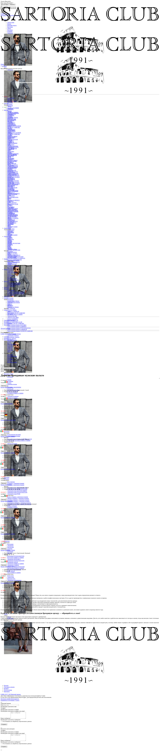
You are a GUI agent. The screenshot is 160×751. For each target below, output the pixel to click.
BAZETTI (10, 123)
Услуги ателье (8, 323)
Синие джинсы (11, 338)
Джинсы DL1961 (12, 316)
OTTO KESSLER (12, 194)
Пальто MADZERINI (7, 403)
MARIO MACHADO (13, 175)
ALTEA (9, 116)
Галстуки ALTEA (12, 253)
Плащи (9, 380)
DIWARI (9, 140)
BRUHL (9, 128)
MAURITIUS (11, 185)
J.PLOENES (10, 165)
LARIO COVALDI (12, 173)
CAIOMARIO (11, 129)
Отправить (4, 724)
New (5, 107)
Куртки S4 (10, 389)
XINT (9, 233)
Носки (9, 254)
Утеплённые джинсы (13, 337)
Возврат (6, 322)
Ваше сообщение (5, 718)
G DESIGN (10, 147)
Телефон (3, 708)
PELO (9, 198)
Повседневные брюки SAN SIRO (16, 325)
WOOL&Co (10, 232)
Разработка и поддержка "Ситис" (10, 700)
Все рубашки (11, 295)
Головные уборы (12, 256)
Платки (9, 247)
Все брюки (10, 268)
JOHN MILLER (11, 163)
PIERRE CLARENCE (13, 200)
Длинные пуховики (12, 396)
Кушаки (9, 244)
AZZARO (10, 122)
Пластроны (10, 239)
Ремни (9, 245)
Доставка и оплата (9, 320)
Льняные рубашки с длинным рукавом (18, 501)
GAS (8, 150)
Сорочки (9, 548)
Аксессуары (10, 22)
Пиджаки (10, 30)
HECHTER (10, 162)
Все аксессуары (11, 257)
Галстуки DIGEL (12, 252)
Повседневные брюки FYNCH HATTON (19, 328)
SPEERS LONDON (12, 211)
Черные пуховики (12, 398)
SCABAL (10, 205)
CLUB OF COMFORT (13, 127)
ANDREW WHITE (12, 117)
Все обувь (10, 314)
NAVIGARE (10, 189)
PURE (9, 201)
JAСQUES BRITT (12, 167)
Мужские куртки (12, 272)
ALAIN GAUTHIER (13, 108)
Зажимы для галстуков (13, 243)
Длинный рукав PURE (13, 494)
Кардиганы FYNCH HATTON (16, 566)
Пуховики (10, 381)
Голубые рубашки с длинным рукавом (18, 500)
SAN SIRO (10, 207)
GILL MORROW (12, 155)
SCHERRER (10, 214)
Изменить (12, 4)
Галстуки (10, 238)
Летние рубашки (12, 506)
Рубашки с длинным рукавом (15, 483)
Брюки (9, 24)
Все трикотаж (11, 308)
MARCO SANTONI (13, 180)
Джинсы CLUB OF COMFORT (16, 313)
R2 (8, 203)
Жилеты (9, 307)
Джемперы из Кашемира (14, 580)
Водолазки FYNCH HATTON (15, 556)
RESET (9, 204)
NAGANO (10, 188)
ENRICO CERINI (12, 143)
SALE (5, 96)
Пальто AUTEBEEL (6, 485)
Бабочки (9, 241)
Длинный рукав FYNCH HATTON (17, 492)
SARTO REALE (11, 202)
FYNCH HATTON (12, 139)
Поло (8, 304)
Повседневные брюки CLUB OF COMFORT (20, 331)
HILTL (9, 164)
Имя (2, 705)
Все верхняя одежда (13, 280)
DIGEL (9, 138)
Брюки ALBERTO (12, 319)
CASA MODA (11, 131)
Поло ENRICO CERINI (14, 572)
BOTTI (9, 126)
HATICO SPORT (12, 161)
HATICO (9, 159)
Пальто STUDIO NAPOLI (8, 566)
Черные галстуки (12, 262)
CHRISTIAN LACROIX (14, 126)
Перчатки (10, 251)
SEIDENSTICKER (12, 215)
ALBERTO (10, 109)
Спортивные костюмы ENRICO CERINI (18, 440)
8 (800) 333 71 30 (5, 334)
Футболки (10, 551)
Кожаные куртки (12, 384)
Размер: (6, 391)
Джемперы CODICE (13, 565)
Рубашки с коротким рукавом (15, 485)
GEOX (9, 152)
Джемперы (10, 545)
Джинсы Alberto (11, 310)
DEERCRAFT (11, 137)
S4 (8, 206)
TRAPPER (10, 224)
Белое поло (10, 575)
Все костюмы (11, 286)
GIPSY (9, 156)
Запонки (9, 248)
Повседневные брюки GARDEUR (17, 329)
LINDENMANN (12, 174)
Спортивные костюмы (13, 284)
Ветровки (10, 271)
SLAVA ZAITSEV (12, 217)
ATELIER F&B (11, 119)
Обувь (9, 28)
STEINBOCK (11, 220)
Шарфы (9, 242)
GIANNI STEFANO (13, 153)
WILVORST (10, 230)
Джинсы (9, 263)
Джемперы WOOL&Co (13, 559)
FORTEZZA (10, 144)
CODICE (9, 135)
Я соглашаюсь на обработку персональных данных (17, 721)
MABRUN (10, 177)
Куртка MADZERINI (7, 387)
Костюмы (10, 27)
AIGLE (9, 106)
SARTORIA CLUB (12, 204)
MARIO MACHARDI (13, 177)
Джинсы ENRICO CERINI (14, 314)
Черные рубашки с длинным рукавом (18, 498)
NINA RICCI (11, 192)
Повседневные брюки (13, 302)
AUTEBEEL (10, 120)
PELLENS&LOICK (12, 197)
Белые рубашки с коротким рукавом (17, 497)
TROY (9, 226)
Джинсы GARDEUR (13, 311)
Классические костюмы (14, 434)
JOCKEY (10, 168)
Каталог (6, 685)
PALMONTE (11, 195)
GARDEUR (10, 149)
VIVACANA (10, 229)
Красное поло (11, 578)
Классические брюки (13, 260)
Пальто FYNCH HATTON (8, 420)
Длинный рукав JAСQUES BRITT (17, 491)
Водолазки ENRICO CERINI (15, 557)
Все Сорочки (11, 482)
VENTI (9, 227)
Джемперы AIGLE (12, 562)
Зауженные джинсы (13, 335)
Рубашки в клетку (12, 507)
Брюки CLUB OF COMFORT (15, 323)
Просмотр (3, 385)
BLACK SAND (11, 125)
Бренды (6, 110)
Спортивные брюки (13, 307)
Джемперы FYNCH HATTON (15, 560)
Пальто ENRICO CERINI (8, 436)
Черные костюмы (12, 443)
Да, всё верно (4, 4)
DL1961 (9, 141)
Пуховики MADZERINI (14, 387)
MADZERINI (11, 179)
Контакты (7, 325)
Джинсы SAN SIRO (13, 317)
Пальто (9, 383)
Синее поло (10, 577)
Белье (8, 253)
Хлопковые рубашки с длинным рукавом (19, 503)
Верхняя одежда (11, 25)
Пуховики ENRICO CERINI (15, 393)
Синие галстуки (11, 264)
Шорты (9, 265)
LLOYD (9, 176)
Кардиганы (10, 547)
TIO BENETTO (11, 223)
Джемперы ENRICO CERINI (15, 563)
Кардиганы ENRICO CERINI (15, 568)
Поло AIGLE (11, 571)
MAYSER (10, 186)
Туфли (9, 311)
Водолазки (10, 544)
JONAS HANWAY (12, 171)
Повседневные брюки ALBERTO (16, 326)
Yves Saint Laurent (12, 226)
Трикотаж (10, 33)
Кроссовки (10, 313)
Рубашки (9, 31)
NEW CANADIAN (12, 191)
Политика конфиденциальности (10, 699)
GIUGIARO (10, 158)
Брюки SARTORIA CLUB (14, 322)
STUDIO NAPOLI (12, 221)
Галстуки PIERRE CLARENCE (16, 258)
